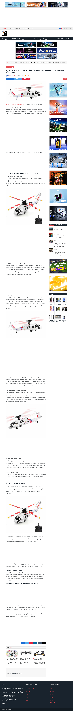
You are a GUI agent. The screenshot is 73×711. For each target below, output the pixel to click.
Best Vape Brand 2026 (48, 38)
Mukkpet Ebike (52, 702)
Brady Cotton (12, 75)
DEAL (66, 38)
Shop (69, 38)
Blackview (52, 691)
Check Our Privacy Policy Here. (7, 696)
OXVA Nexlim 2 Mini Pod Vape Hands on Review (60, 230)
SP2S (27, 697)
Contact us (4, 695)
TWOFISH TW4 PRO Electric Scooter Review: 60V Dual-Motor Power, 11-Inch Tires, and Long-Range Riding (39, 662)
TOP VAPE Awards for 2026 (27, 38)
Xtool (51, 699)
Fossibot (51, 693)
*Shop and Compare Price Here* (8, 700)
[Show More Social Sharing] (32, 79)
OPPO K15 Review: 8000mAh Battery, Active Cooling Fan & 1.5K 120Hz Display (20, 28)
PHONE (18, 38)
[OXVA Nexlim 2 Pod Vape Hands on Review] (51, 235)
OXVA (27, 693)
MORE (62, 38)
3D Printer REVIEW (58, 224)
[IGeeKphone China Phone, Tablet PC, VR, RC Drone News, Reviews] (4, 33)
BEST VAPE (40, 38)
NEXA (27, 694)
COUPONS (10, 67)
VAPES (35, 38)
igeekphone (10, 709)
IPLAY (27, 699)
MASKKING (28, 696)
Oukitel (51, 700)
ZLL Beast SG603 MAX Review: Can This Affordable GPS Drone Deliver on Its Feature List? (25, 661)
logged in (14, 673)
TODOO (27, 700)
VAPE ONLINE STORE (30, 688)
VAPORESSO (28, 689)
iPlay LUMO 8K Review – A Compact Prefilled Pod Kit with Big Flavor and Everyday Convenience (60, 244)
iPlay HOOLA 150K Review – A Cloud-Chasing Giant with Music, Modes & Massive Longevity (60, 253)
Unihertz (51, 694)
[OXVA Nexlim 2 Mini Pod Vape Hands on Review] (51, 229)
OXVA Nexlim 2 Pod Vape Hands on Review (60, 236)
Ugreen (51, 703)
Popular (51, 224)
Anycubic (51, 697)
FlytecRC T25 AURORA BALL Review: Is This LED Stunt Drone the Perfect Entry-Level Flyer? (12, 661)
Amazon (14, 38)
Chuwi (51, 689)
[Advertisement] (36, 17)
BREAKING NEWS (6, 38)
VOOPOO (28, 691)
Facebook (4, 702)
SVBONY (51, 688)
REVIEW (57, 38)
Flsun (51, 696)
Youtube (3, 703)
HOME (2, 38)
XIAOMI (64, 224)
